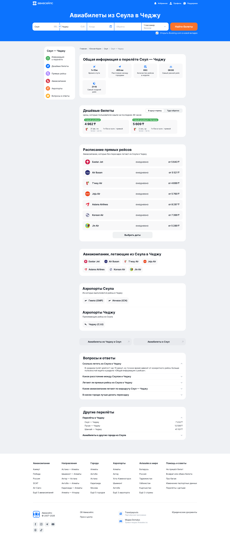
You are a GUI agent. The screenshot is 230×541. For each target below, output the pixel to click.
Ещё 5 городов (98, 492)
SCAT (35, 483)
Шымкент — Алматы (71, 474)
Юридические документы (184, 512)
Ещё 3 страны (146, 492)
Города (95, 463)
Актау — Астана (69, 478)
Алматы (94, 469)
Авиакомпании (41, 463)
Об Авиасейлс (87, 512)
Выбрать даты (132, 235)
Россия (36, 478)
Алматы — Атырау (70, 492)
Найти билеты (184, 26)
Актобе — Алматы (70, 483)
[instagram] (41, 524)
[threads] (35, 530)
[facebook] (35, 524)
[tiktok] (41, 530)
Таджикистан (145, 478)
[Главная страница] (42, 3)
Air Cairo (37, 488)
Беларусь (144, 469)
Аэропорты (119, 463)
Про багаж (171, 478)
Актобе (94, 474)
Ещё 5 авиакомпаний (43, 492)
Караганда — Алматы (72, 488)
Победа (36, 474)
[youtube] (53, 524)
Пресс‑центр (86, 517)
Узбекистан (145, 483)
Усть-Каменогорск (122, 478)
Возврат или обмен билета (179, 474)
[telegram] (47, 524)
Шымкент (117, 483)
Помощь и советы (176, 463)
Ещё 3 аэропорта (121, 492)
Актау (116, 474)
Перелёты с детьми (175, 488)
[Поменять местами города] (59, 26)
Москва (94, 488)
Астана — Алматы (70, 469)
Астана (94, 478)
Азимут (36, 469)
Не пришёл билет (174, 469)
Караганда (96, 483)
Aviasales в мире (148, 463)
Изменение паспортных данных (181, 483)
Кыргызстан (145, 488)
